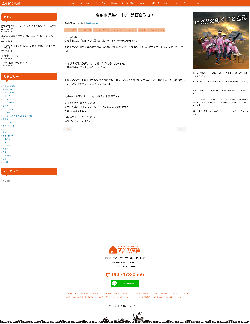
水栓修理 (142, 30)
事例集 (5, 119)
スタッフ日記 (8, 103)
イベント (6, 99)
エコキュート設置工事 (102, 30)
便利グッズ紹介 (9, 126)
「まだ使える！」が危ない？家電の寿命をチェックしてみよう (28, 47)
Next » (181, 129)
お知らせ (6, 96)
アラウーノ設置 (70, 30)
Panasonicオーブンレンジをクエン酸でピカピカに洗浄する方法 (29, 27)
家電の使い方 (8, 136)
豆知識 (5, 162)
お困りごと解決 (9, 86)
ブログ (5, 106)
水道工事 (151, 30)
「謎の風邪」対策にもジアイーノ (18, 63)
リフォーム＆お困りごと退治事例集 (17, 116)
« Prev (67, 129)
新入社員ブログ (9, 146)
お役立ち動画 (8, 93)
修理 (4, 129)
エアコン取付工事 (85, 30)
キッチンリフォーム (119, 30)
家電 (4, 132)
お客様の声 (7, 89)
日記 (4, 152)
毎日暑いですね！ (10, 55)
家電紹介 (6, 139)
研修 (4, 159)
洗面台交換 (160, 30)
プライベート (8, 109)
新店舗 (5, 149)
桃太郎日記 (91, 22)
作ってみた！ (8, 122)
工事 (4, 142)
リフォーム (132, 30)
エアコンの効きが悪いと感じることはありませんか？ (27, 37)
